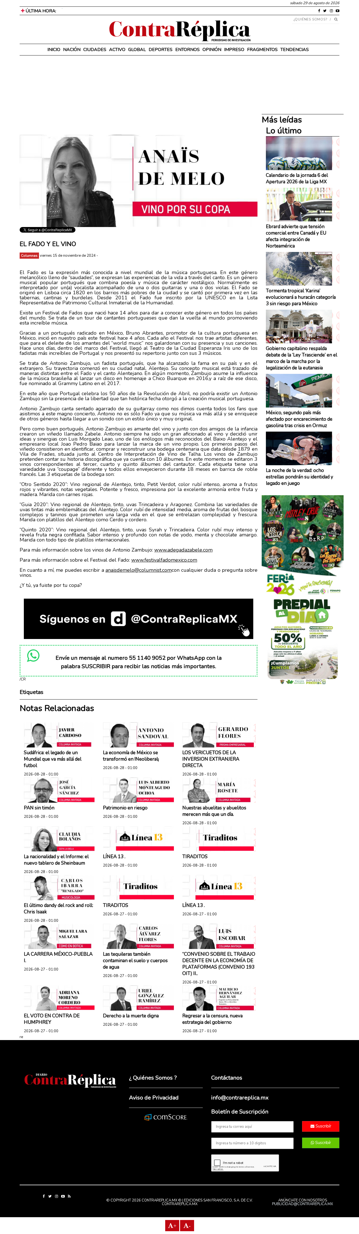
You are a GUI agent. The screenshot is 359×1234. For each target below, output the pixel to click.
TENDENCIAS (294, 50)
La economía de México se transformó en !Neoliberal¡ (131, 755)
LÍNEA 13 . (114, 856)
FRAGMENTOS (262, 50)
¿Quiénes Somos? (311, 19)
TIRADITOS (195, 856)
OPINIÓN (211, 50)
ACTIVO (117, 50)
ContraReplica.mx (179, 1204)
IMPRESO (234, 50)
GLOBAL (137, 50)
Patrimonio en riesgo (125, 808)
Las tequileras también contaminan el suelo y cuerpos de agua (135, 960)
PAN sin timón (39, 808)
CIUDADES (94, 50)
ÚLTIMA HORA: (40, 11)
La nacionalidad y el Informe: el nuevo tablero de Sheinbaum (56, 859)
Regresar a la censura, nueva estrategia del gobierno (212, 1019)
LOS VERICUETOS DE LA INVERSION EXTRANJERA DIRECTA (210, 759)
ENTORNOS (187, 50)
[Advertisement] (138, 95)
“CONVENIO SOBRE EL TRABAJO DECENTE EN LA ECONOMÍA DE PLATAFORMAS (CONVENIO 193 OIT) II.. (218, 964)
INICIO (53, 50)
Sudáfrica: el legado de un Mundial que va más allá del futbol (52, 759)
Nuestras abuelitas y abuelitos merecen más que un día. (214, 811)
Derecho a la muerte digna (131, 1016)
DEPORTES (160, 50)
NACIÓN (71, 50)
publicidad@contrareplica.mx (302, 1204)
